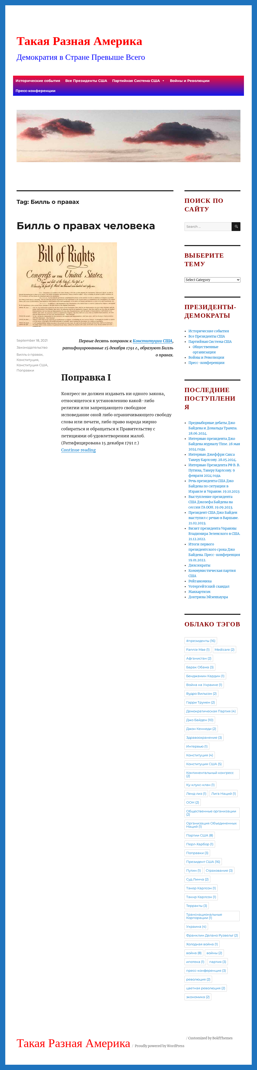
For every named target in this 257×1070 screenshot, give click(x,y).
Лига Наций (223, 794)
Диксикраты (199, 565)
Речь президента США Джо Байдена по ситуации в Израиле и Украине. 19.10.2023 (213, 486)
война (194, 953)
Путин (193, 870)
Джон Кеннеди (201, 729)
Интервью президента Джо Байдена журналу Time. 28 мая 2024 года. (214, 444)
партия (217, 962)
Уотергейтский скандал (208, 586)
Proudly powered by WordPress (159, 1046)
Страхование (219, 870)
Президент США (203, 862)
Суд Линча (197, 879)
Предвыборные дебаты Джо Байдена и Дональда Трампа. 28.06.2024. (212, 428)
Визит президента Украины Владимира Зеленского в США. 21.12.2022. (214, 533)
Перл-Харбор (199, 844)
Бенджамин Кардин (205, 676)
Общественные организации (211, 812)
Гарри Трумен (200, 702)
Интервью (197, 746)
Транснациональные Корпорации (204, 916)
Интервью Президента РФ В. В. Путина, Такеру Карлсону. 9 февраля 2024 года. (214, 470)
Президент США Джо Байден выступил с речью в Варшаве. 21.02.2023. (213, 517)
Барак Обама (200, 667)
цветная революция (205, 988)
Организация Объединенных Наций (211, 824)
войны (214, 953)
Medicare (224, 649)
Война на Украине (204, 685)
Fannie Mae (198, 649)
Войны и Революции (190, 80)
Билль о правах (30, 354)
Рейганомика (200, 581)
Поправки (25, 370)
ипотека (195, 962)
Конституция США (32, 365)
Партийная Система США (136, 80)
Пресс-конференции (35, 90)
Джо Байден (199, 720)
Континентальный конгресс (210, 774)
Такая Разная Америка (79, 41)
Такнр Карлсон (201, 897)
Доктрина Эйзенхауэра (208, 597)
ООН (192, 802)
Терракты (196, 906)
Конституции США (152, 340)
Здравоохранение (204, 737)
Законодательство (32, 347)
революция (198, 979)
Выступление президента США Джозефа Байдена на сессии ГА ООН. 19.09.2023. (210, 502)
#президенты (200, 641)
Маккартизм (199, 592)
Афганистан (198, 658)
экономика (198, 997)
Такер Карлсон (201, 888)
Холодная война (202, 944)
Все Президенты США (86, 80)
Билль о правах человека (86, 225)
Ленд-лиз (196, 794)
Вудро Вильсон (201, 693)
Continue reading (78, 449)
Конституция (27, 360)
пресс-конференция (206, 970)
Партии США (199, 835)
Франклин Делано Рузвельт (212, 935)
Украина (196, 926)
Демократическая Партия (211, 711)
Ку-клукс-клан (200, 785)
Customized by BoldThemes (210, 1038)
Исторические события (38, 80)
